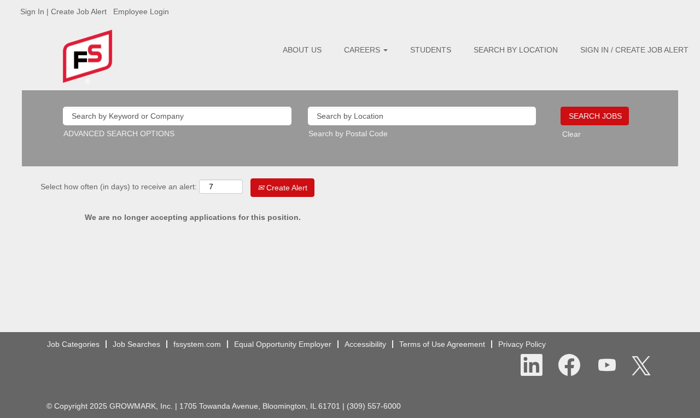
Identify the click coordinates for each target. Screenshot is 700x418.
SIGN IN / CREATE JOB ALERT (634, 49)
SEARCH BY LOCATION (516, 49)
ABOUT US (302, 49)
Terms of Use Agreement (442, 344)
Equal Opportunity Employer (282, 344)
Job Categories (73, 344)
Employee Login (141, 11)
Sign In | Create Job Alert (63, 11)
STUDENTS (430, 49)
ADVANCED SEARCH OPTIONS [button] (118, 133)
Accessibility (365, 344)
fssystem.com (197, 344)
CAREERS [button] (363, 49)
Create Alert (285, 187)
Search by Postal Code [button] (348, 133)
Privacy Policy (522, 344)
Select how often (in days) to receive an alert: (118, 186)
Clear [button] (571, 134)
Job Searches (136, 344)
